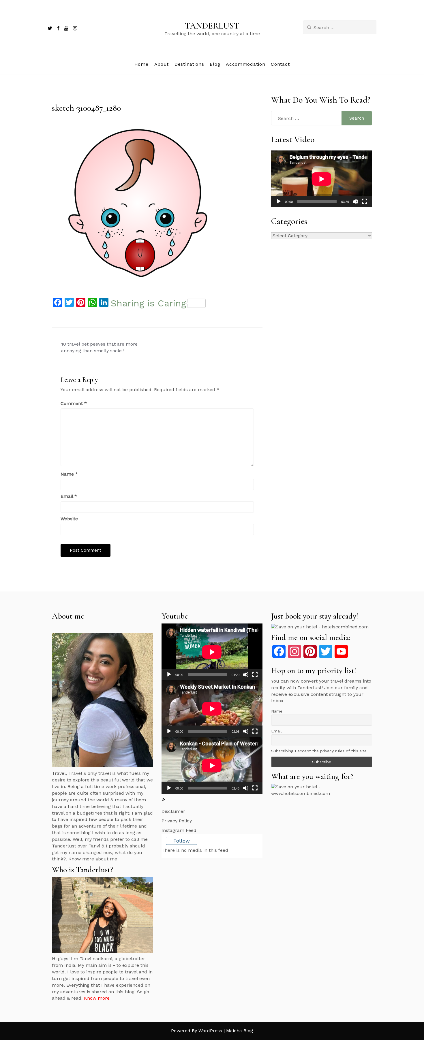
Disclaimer (173, 811)
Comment (74, 403)
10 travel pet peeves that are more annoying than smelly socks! (99, 347)
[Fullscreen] (364, 201)
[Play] (279, 201)
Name (69, 474)
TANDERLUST (212, 25)
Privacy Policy (177, 821)
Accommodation (245, 64)
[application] (321, 178)
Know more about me (92, 859)
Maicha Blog (239, 1030)
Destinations (189, 64)
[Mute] (355, 201)
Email (69, 496)
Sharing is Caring (148, 303)
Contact (280, 64)
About (161, 64)
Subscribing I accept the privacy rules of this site (319, 751)
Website (69, 518)
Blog (215, 64)
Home (141, 64)
